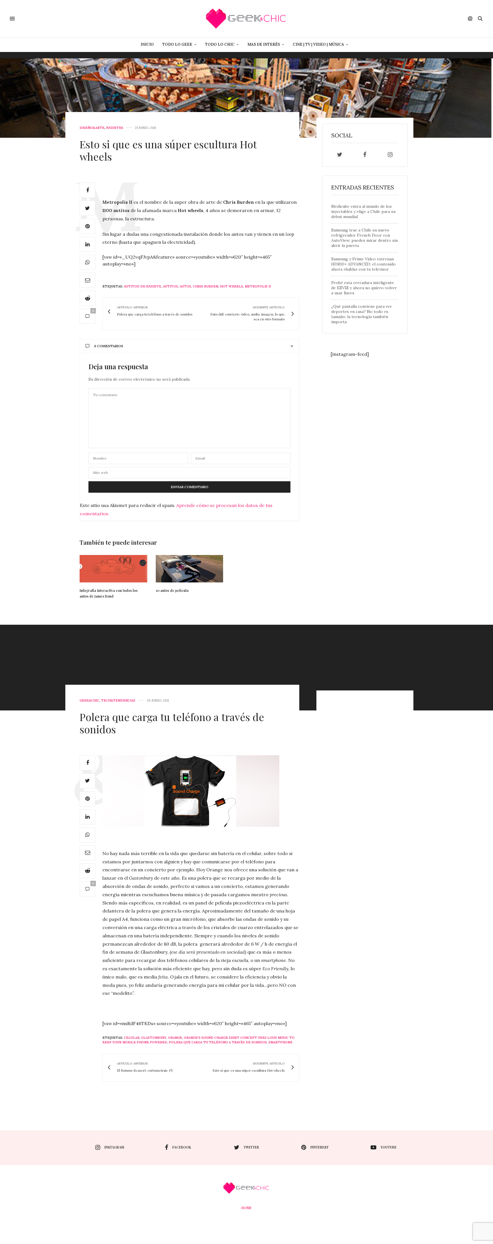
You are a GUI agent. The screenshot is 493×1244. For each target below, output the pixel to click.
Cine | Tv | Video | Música (318, 44)
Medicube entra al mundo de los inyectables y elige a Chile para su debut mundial (363, 211)
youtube (389, 1147)
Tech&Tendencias (118, 700)
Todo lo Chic (220, 44)
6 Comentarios (108, 346)
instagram (114, 1147)
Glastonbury (153, 1038)
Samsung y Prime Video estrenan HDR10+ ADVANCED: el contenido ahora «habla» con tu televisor (363, 264)
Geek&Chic (89, 700)
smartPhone (280, 1042)
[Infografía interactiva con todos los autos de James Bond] (113, 568)
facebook (181, 1147)
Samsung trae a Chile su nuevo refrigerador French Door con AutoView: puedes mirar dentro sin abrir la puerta (364, 237)
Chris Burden (205, 286)
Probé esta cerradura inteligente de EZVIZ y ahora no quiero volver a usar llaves (364, 287)
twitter (251, 1147)
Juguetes (114, 127)
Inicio (147, 44)
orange (175, 1038)
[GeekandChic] (246, 19)
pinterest (319, 1147)
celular (132, 1038)
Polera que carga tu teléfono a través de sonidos (172, 723)
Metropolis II (258, 286)
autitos (170, 286)
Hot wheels (231, 286)
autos (185, 286)
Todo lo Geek (177, 44)
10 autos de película (172, 590)
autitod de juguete (142, 286)
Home (246, 1207)
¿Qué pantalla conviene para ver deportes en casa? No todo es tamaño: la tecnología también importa (361, 314)
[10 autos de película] (189, 568)
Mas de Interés (263, 44)
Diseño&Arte (92, 127)
